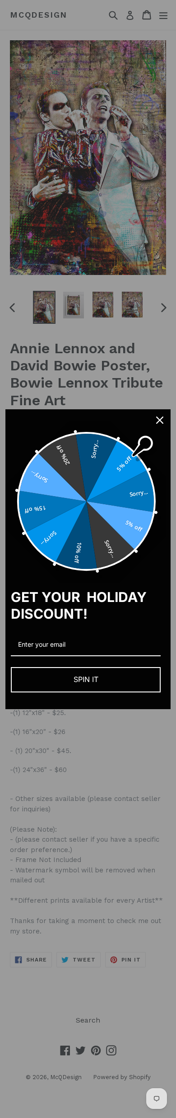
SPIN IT (86, 679)
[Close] (160, 420)
